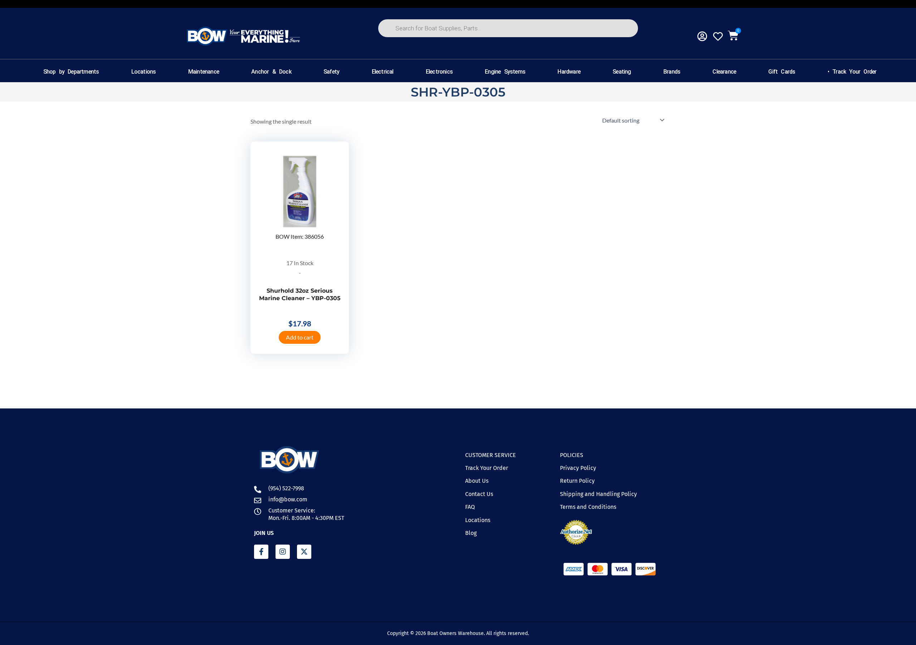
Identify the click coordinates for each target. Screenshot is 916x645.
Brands (671, 71)
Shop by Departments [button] (71, 71)
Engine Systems (505, 71)
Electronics (439, 71)
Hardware (568, 71)
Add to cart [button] (299, 337)
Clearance (724, 71)
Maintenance (203, 71)
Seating (622, 71)
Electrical (383, 71)
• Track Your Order (852, 71)
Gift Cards (781, 71)
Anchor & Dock (271, 71)
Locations (143, 71)
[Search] (393, 53)
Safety (331, 71)
